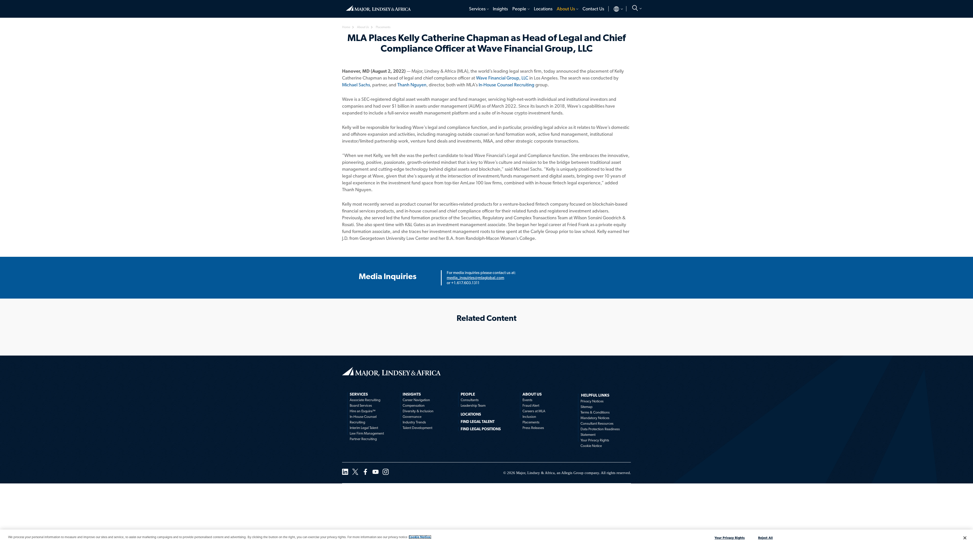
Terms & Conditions (595, 412)
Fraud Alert (530, 405)
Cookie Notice (591, 446)
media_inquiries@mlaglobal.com (475, 277)
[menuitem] (478, 9)
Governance (412, 417)
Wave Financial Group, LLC (502, 78)
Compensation (414, 405)
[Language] (614, 9)
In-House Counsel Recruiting (506, 84)
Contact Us (593, 8)
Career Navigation (416, 400)
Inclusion (529, 417)
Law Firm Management (367, 433)
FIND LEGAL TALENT (478, 421)
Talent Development (417, 428)
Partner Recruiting (363, 439)
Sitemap (586, 407)
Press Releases (533, 428)
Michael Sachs (356, 84)
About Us (566, 8)
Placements (530, 422)
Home (378, 6)
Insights (500, 8)
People (519, 8)
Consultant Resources (597, 423)
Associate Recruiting (365, 400)
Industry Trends (414, 422)
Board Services (361, 405)
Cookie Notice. (420, 537)
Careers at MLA (533, 411)
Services (477, 8)
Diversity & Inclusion (418, 411)
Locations (543, 8)
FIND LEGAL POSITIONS (481, 429)
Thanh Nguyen (411, 84)
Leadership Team (473, 405)
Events (527, 400)
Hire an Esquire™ (363, 411)
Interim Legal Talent (364, 428)
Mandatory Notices (595, 418)
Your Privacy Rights (595, 440)
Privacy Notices (592, 401)
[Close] (964, 537)
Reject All (765, 538)
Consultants (470, 400)
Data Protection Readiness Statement (600, 432)
